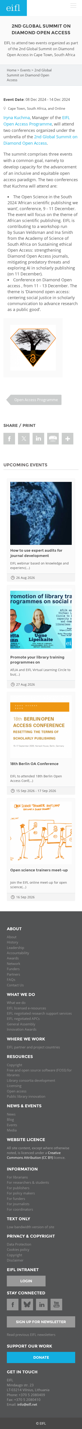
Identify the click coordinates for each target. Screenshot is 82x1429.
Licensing (14, 1085)
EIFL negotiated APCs (23, 1018)
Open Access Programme (36, 399)
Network (13, 963)
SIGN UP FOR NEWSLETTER (41, 1322)
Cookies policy (18, 1249)
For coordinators (20, 1209)
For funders (16, 1198)
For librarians (17, 1177)
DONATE (41, 1357)
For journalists (18, 1204)
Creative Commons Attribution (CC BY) (34, 1155)
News (11, 1114)
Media (12, 1130)
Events (25, 70)
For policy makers (21, 1193)
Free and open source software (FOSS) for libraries (39, 1072)
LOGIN (26, 1281)
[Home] (13, 8)
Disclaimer (15, 1260)
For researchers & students (28, 1182)
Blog (10, 1119)
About (11, 937)
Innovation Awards (21, 1029)
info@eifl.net (27, 1404)
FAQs (11, 979)
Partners (13, 974)
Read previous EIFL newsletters (31, 1334)
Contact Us (15, 985)
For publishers (18, 1188)
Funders (13, 969)
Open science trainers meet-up (39, 870)
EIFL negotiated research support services (39, 1013)
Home (11, 70)
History (12, 942)
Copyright (14, 1065)
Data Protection (19, 1244)
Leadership (15, 947)
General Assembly (21, 1024)
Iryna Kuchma (16, 117)
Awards (13, 958)
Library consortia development (31, 1080)
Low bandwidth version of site (30, 1227)
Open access (16, 1091)
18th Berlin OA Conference (34, 764)
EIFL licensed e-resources (26, 1008)
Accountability (18, 953)
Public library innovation (26, 1096)
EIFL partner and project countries (33, 1047)
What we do (16, 1002)
